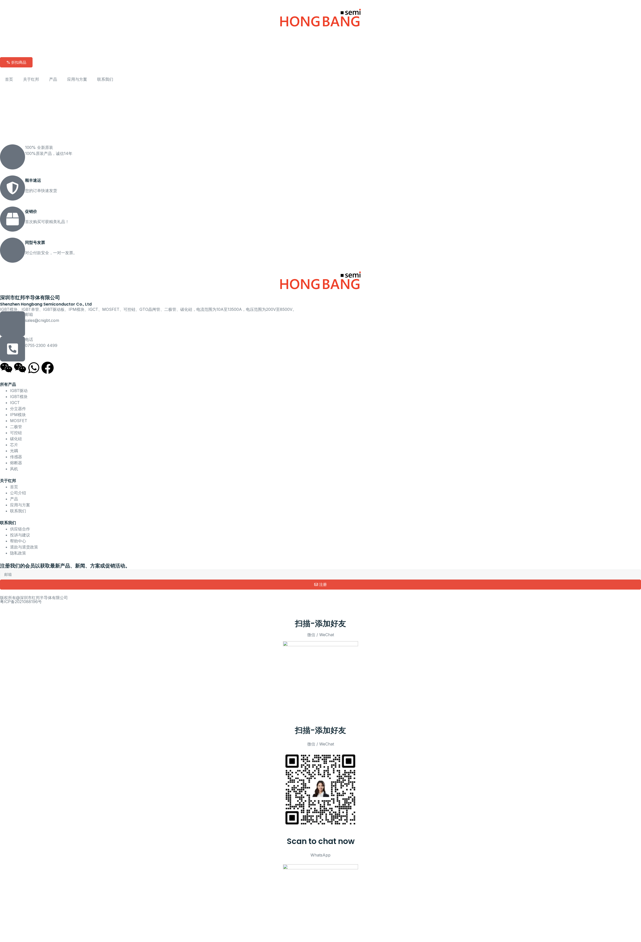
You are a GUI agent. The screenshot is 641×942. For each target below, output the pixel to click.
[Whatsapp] (34, 367)
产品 (53, 79)
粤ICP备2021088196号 (21, 601)
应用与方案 (77, 79)
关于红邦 (31, 79)
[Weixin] (6, 367)
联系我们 (105, 79)
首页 (9, 79)
